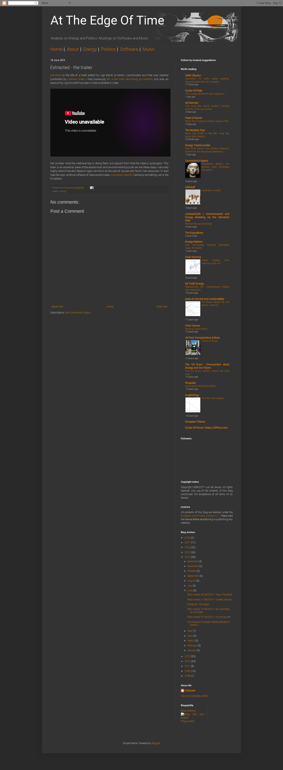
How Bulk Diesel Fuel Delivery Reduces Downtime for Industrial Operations (207, 150)
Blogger (156, 743)
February (192, 645)
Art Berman (191, 102)
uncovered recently (121, 174)
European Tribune (195, 421)
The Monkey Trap (195, 130)
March (191, 640)
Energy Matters (194, 241)
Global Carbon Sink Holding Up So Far (215, 262)
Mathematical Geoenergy (198, 223)
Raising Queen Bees (196, 328)
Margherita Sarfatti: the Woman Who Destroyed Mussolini (215, 166)
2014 (188, 557)
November (193, 566)
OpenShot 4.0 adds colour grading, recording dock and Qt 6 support (207, 80)
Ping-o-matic (188, 721)
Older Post (161, 306)
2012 (188, 661)
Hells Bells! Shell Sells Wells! (200, 386)
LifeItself (190, 187)
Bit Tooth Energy (194, 283)
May (190, 630)
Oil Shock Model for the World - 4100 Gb (215, 304)
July (190, 585)
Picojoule (190, 382)
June (190, 590)
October (192, 571)
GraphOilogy (192, 395)
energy (63, 191)
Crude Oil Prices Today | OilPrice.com (206, 427)
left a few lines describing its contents (130, 79)
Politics (108, 49)
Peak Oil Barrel (193, 118)
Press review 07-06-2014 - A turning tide (208, 617)
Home (56, 49)
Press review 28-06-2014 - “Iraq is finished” (209, 594)
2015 (188, 552)
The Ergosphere (194, 232)
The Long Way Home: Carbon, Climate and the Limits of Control (207, 107)
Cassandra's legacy (196, 160)
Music (149, 49)
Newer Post (57, 306)
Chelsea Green (76, 79)
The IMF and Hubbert (213, 398)
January (192, 650)
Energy (90, 49)
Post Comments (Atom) (78, 312)
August (191, 580)
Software (129, 49)
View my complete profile (194, 696)
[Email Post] (91, 187)
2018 (188, 537)
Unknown (190, 690)
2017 (188, 542)
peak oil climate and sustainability (204, 299)
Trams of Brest (210, 340)
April (190, 635)
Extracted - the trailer (198, 604)
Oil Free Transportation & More (202, 337)
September (193, 575)
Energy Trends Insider (197, 145)
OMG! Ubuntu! (193, 75)
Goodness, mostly (211, 190)
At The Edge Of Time (107, 20)
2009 (188, 671)
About (73, 49)
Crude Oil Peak (193, 90)
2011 (188, 666)
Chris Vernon (192, 325)
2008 (188, 675)
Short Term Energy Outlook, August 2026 (207, 121)
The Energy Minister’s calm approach (205, 93)
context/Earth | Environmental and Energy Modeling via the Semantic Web (207, 217)
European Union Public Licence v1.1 (200, 515)
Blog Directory (188, 710)
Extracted (56, 75)
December (193, 561)
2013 (188, 656)
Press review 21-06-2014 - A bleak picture (209, 599)
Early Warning (193, 257)
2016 (188, 547)
